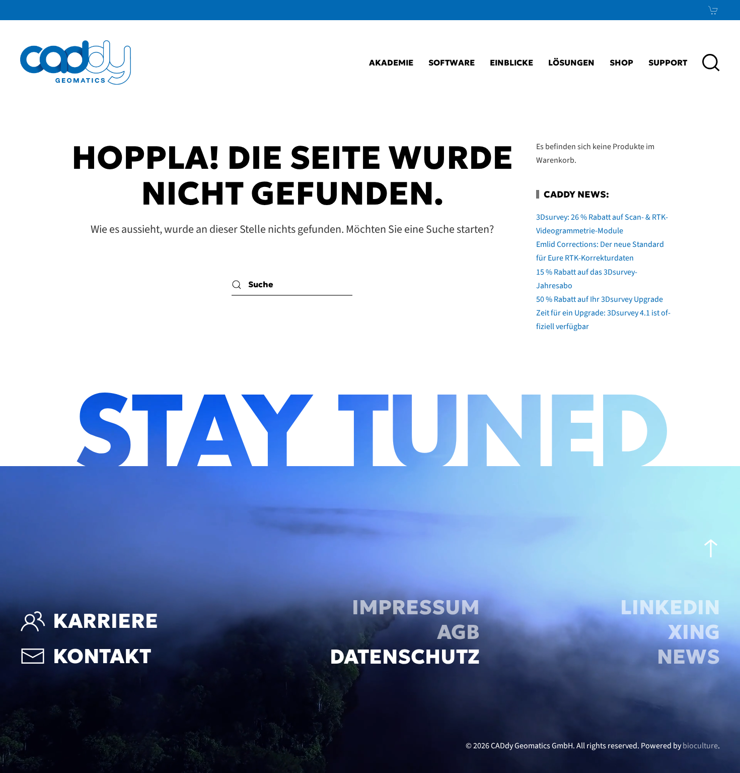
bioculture (700, 745)
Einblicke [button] (511, 62)
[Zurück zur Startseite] (75, 62)
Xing (694, 632)
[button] (711, 62)
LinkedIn (670, 607)
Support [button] (667, 62)
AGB (458, 632)
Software (451, 62)
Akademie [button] (391, 62)
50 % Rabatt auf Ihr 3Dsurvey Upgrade (599, 299)
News (688, 656)
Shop (621, 62)
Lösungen (571, 62)
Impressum (416, 607)
